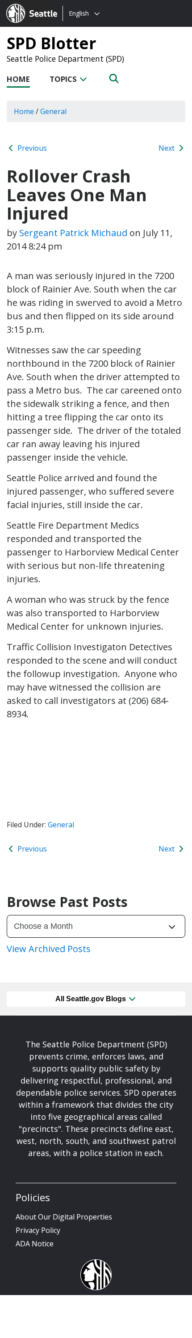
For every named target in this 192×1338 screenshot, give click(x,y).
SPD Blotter (51, 43)
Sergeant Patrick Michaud (73, 233)
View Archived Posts (49, 949)
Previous (31, 148)
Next (167, 148)
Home (18, 79)
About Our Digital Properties (64, 1217)
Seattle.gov (25, 5)
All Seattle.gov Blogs (91, 999)
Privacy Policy (38, 1230)
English (79, 13)
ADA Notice (35, 1244)
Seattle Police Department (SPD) (65, 58)
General (61, 825)
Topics (64, 79)
